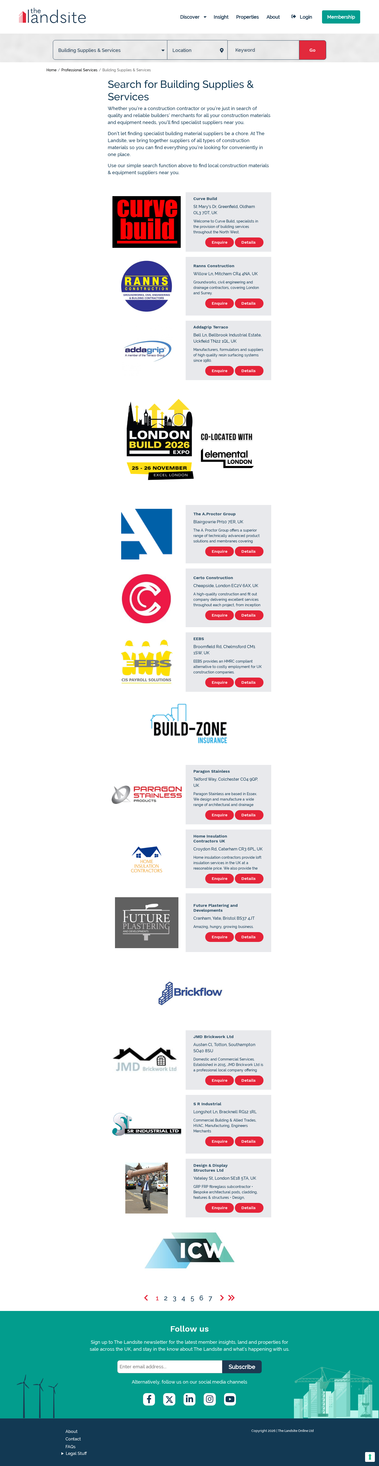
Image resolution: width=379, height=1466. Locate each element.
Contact (73, 1439)
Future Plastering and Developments (215, 908)
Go (312, 50)
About (71, 1431)
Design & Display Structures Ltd (210, 1168)
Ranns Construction (213, 265)
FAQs (70, 1446)
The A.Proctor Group (214, 513)
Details (249, 242)
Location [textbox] (182, 50)
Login (306, 17)
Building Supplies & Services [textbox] (89, 50)
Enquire (219, 242)
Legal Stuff (76, 1453)
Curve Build (205, 198)
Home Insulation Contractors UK (210, 838)
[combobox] (110, 45)
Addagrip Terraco (210, 327)
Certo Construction (213, 577)
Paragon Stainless (211, 771)
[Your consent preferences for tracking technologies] (370, 1457)
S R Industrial (207, 1103)
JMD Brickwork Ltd (213, 1036)
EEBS (198, 638)
